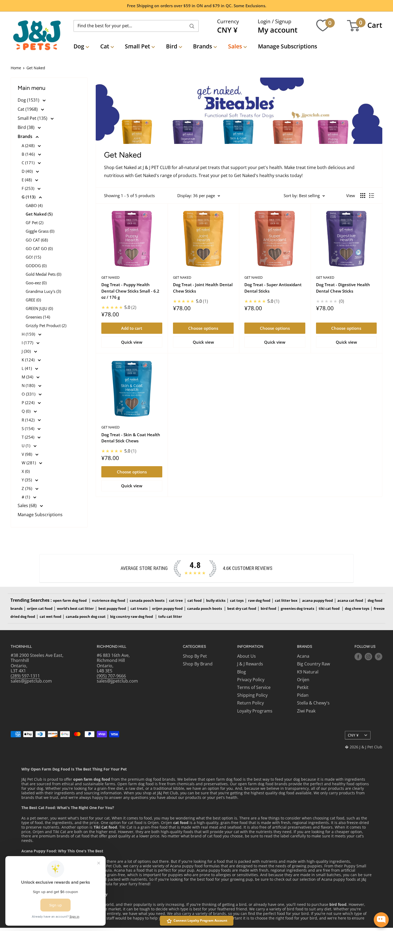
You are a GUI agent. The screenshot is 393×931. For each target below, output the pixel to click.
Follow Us (365, 646)
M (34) (28, 377)
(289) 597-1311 (25, 676)
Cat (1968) (28, 109)
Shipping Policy (252, 695)
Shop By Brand (198, 664)
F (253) (28, 188)
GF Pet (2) (34, 222)
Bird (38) (27, 127)
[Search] (192, 26)
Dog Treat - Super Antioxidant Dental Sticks (273, 287)
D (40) (28, 171)
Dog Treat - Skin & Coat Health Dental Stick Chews (130, 437)
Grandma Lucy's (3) (43, 291)
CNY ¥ (353, 735)
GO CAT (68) (37, 240)
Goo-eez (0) (36, 282)
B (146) (29, 154)
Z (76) (27, 488)
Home (16, 67)
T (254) (28, 437)
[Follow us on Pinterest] (378, 656)
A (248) (29, 145)
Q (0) (27, 411)
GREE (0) (33, 299)
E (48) (27, 179)
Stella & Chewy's (313, 703)
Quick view (131, 342)
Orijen (303, 680)
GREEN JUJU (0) (39, 308)
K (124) (29, 359)
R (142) (29, 420)
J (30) (27, 351)
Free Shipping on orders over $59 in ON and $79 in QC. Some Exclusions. (196, 5)
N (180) (29, 385)
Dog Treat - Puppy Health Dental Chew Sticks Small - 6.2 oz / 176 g (130, 291)
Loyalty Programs (254, 711)
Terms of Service (254, 687)
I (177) (28, 342)
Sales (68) (28, 505)
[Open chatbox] (381, 919)
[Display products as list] (371, 195)
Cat (104, 46)
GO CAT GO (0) (39, 248)
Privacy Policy (250, 680)
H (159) (29, 334)
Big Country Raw (313, 664)
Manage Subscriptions (287, 46)
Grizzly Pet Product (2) (46, 325)
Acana (303, 656)
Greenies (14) (38, 317)
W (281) (29, 462)
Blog (241, 672)
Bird (171, 46)
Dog (79, 46)
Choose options (203, 328)
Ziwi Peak (306, 711)
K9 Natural (307, 672)
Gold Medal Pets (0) (43, 274)
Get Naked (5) (39, 214)
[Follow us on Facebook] (358, 656)
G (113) (29, 197)
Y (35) (27, 479)
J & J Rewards (250, 664)
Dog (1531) (29, 100)
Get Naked (110, 277)
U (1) (26, 445)
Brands (202, 46)
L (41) (27, 368)
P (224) (29, 402)
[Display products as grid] (362, 195)
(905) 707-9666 (111, 676)
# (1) (26, 497)
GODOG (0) (36, 265)
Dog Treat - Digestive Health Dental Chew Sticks (343, 287)
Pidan (303, 695)
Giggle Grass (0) (40, 231)
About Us (246, 656)
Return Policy (250, 703)
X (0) (26, 471)
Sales (235, 46)
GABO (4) (34, 205)
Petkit (303, 687)
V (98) (27, 454)
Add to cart (131, 328)
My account (278, 30)
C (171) (29, 162)
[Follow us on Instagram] (368, 656)
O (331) (29, 394)
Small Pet (137, 46)
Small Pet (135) (33, 118)
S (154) (28, 428)
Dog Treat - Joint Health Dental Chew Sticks (203, 287)
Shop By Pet (195, 656)
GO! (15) (33, 257)
